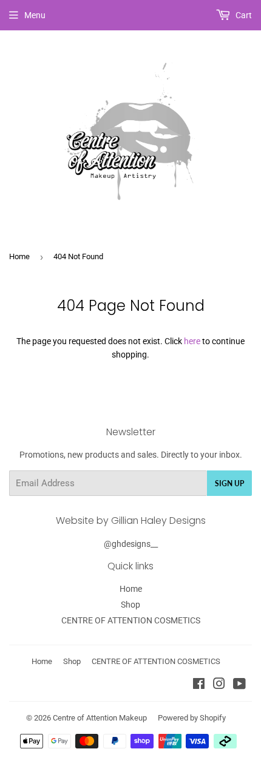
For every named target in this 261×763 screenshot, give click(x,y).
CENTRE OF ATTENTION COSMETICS (130, 620)
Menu (35, 15)
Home (19, 256)
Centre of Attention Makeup (100, 717)
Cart (243, 15)
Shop (130, 604)
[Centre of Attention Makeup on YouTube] (239, 685)
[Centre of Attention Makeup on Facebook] (198, 685)
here (192, 341)
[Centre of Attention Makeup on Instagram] (219, 685)
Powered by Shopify (192, 717)
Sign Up (229, 483)
